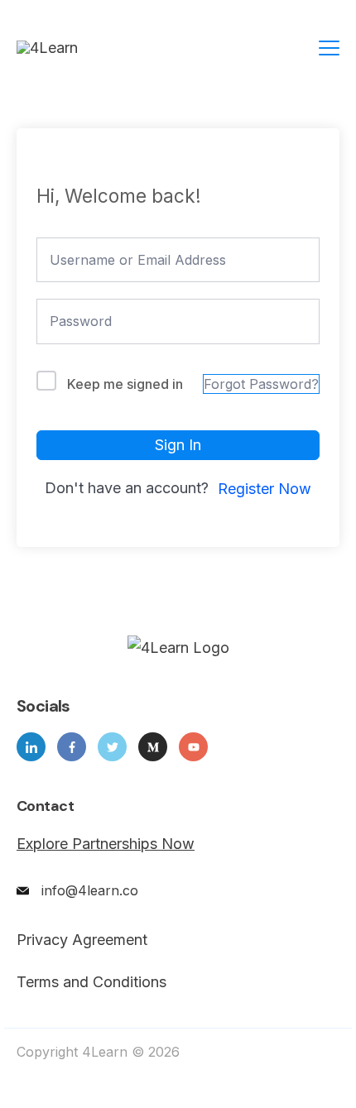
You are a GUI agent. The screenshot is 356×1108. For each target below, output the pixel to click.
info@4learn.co (89, 890)
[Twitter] (112, 746)
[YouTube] (193, 746)
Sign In (178, 444)
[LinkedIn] (31, 746)
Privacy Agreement (82, 940)
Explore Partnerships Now (106, 843)
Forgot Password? (261, 384)
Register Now (264, 488)
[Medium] (152, 746)
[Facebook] (71, 746)
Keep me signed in (125, 384)
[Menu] (329, 48)
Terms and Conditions (91, 982)
